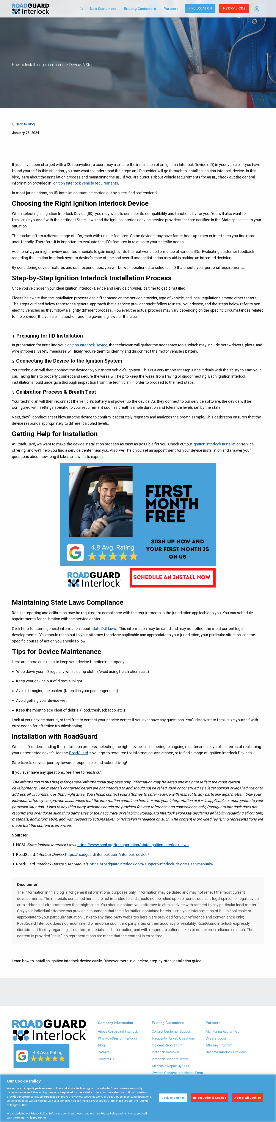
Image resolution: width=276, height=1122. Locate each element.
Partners (171, 9)
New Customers (103, 9)
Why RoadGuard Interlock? (117, 1038)
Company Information (115, 1023)
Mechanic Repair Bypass (170, 1066)
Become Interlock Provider (226, 1052)
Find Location (200, 8)
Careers (104, 1052)
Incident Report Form (167, 1045)
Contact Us (106, 1059)
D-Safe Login (216, 1038)
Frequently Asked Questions (173, 1038)
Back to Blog (25, 124)
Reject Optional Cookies (209, 1097)
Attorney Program (219, 1045)
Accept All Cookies (247, 1097)
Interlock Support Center (170, 1059)
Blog (101, 1045)
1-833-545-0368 (234, 8)
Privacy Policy (37, 1117)
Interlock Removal (165, 1052)
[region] (138, 1098)
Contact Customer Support (171, 1031)
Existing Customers (140, 9)
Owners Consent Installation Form (177, 1073)
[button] (256, 9)
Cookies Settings (173, 1097)
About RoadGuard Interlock (118, 1031)
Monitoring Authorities (222, 1031)
